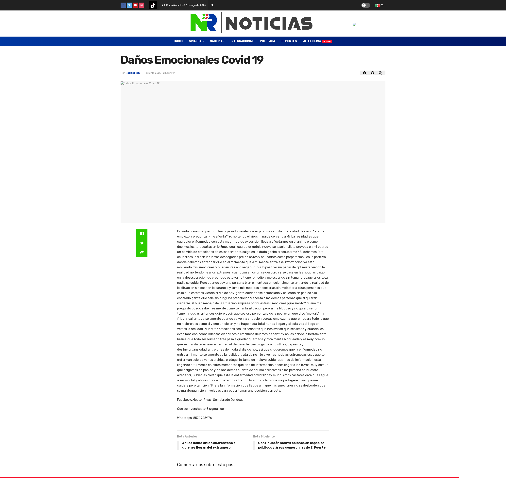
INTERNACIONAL (242, 41)
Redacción (133, 72)
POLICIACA (267, 41)
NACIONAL (217, 41)
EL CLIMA (319, 41)
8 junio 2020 (153, 72)
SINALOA (195, 41)
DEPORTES (289, 41)
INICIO (178, 41)
